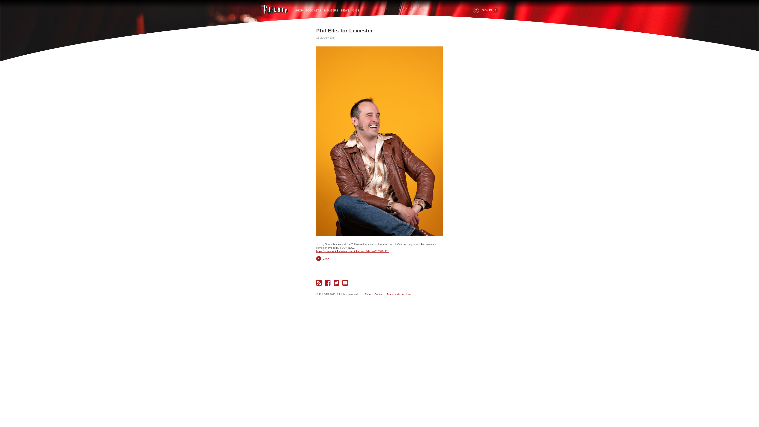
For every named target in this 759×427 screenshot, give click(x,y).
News (345, 10)
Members (331, 10)
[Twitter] (336, 283)
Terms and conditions (399, 294)
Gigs (355, 10)
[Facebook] (327, 283)
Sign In (487, 10)
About (368, 294)
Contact (379, 294)
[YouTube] (345, 283)
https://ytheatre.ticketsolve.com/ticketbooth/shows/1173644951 (352, 251)
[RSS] (319, 283)
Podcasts (313, 10)
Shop (299, 10)
